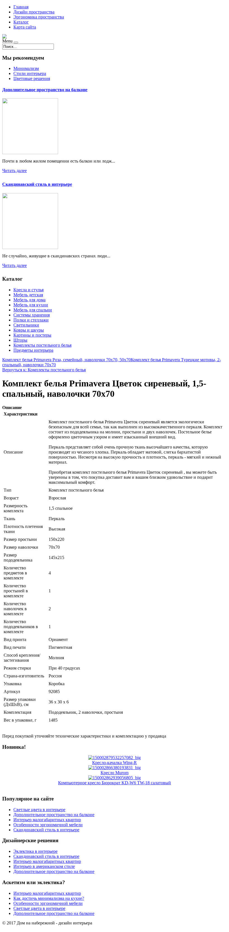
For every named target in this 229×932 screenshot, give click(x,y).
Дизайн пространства (33, 12)
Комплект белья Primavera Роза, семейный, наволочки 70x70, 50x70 (66, 359)
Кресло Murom (114, 772)
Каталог (21, 22)
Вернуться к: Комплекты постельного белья (44, 369)
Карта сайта (24, 27)
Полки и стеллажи (31, 320)
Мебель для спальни (32, 309)
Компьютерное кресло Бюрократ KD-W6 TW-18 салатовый (114, 782)
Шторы (20, 340)
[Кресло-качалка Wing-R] (114, 757)
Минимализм (26, 68)
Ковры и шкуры (28, 330)
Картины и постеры (32, 335)
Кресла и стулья (28, 289)
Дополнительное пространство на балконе (44, 89)
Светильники (26, 325)
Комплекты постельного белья (42, 345)
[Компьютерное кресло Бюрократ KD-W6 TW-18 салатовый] (114, 777)
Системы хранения (31, 315)
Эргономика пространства (38, 17)
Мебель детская (28, 294)
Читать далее (14, 170)
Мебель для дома (29, 299)
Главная (20, 6)
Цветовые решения (31, 78)
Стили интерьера (29, 73)
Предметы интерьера (33, 350)
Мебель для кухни (30, 304)
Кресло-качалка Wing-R (114, 762)
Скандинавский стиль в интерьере (37, 184)
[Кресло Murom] (114, 767)
